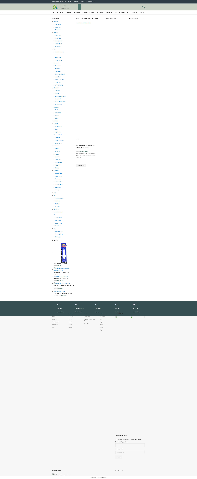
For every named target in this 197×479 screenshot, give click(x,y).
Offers (101, 319)
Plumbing (56, 209)
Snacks (57, 116)
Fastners (57, 55)
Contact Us (55, 325)
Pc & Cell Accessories (60, 102)
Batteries (57, 69)
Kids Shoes (58, 220)
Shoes (55, 215)
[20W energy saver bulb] (64, 253)
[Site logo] (55, 7)
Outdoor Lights (59, 185)
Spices (56, 118)
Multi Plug (57, 77)
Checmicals (58, 24)
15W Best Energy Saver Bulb (61, 272)
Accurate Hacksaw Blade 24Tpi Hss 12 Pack (85, 146)
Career (53, 327)
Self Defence (58, 127)
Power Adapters (59, 80)
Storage (57, 168)
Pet (55, 196)
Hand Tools (58, 58)
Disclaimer (86, 323)
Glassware (57, 160)
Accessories (58, 66)
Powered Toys (59, 234)
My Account (102, 317)
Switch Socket (59, 85)
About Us (54, 319)
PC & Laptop (58, 105)
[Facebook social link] (138, 2)
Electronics (56, 88)
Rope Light (58, 187)
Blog (101, 330)
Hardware (56, 146)
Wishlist (101, 325)
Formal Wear (58, 44)
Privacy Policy (87, 317)
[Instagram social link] (142, 2)
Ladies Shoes (58, 223)
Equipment (58, 30)
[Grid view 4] (126, 19)
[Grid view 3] (123, 19)
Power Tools (58, 60)
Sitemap (101, 327)
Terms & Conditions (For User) (89, 320)
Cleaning (56, 22)
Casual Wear (58, 36)
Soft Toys (57, 237)
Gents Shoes (58, 218)
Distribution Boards (60, 74)
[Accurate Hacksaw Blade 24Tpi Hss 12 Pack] (87, 80)
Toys (55, 229)
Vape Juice (58, 132)
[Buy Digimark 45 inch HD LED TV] (59, 292)
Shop (101, 322)
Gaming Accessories (60, 96)
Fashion (56, 121)
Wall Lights (58, 190)
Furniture (57, 157)
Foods (56, 110)
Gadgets (56, 124)
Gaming (57, 93)
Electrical (56, 63)
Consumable (58, 27)
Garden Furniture (59, 140)
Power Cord (58, 82)
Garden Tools (58, 143)
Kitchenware (58, 163)
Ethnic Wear (58, 38)
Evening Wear (58, 41)
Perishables (58, 113)
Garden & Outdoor (58, 135)
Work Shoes (58, 226)
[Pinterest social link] (144, 2)
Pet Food (57, 201)
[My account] (139, 7)
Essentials (56, 107)
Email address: (119, 449)
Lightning (56, 171)
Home (77, 19)
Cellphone (57, 91)
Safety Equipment (58, 212)
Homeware (56, 154)
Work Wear (58, 47)
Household (70, 325)
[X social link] (140, 2)
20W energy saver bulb (60, 264)
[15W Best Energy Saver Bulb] (64, 269)
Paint (55, 193)
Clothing (56, 33)
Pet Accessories (59, 198)
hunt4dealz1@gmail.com (121, 442)
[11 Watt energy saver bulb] (61, 277)
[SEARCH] (79, 7)
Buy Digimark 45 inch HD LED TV (63, 293)
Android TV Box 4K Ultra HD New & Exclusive (64, 286)
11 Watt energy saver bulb (61, 279)
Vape (56, 129)
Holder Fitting (58, 182)
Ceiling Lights (58, 176)
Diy (54, 49)
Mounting (57, 151)
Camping (57, 138)
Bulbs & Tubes (58, 174)
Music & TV (58, 99)
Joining (57, 149)
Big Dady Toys (59, 232)
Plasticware (58, 165)
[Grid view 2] (120, 19)
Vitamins (57, 207)
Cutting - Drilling (59, 52)
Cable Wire (58, 71)
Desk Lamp (58, 179)
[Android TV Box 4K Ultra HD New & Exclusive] (62, 283)
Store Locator (55, 322)
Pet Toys (57, 204)
